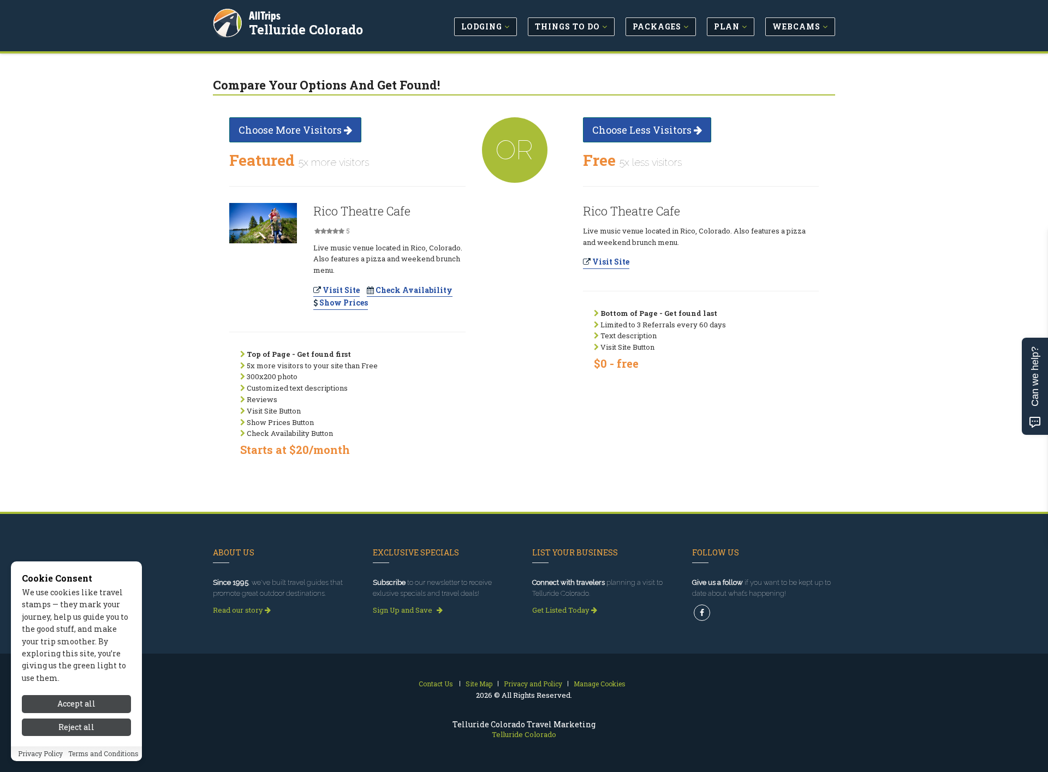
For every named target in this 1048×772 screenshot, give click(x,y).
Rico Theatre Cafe (361, 211)
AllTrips (265, 15)
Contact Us (436, 683)
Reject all (76, 727)
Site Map (479, 683)
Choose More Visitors (291, 129)
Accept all (76, 703)
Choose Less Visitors (643, 129)
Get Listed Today (561, 610)
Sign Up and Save (403, 610)
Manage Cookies (600, 683)
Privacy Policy (40, 754)
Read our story (239, 610)
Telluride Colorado (306, 29)
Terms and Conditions (103, 754)
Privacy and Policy (533, 683)
